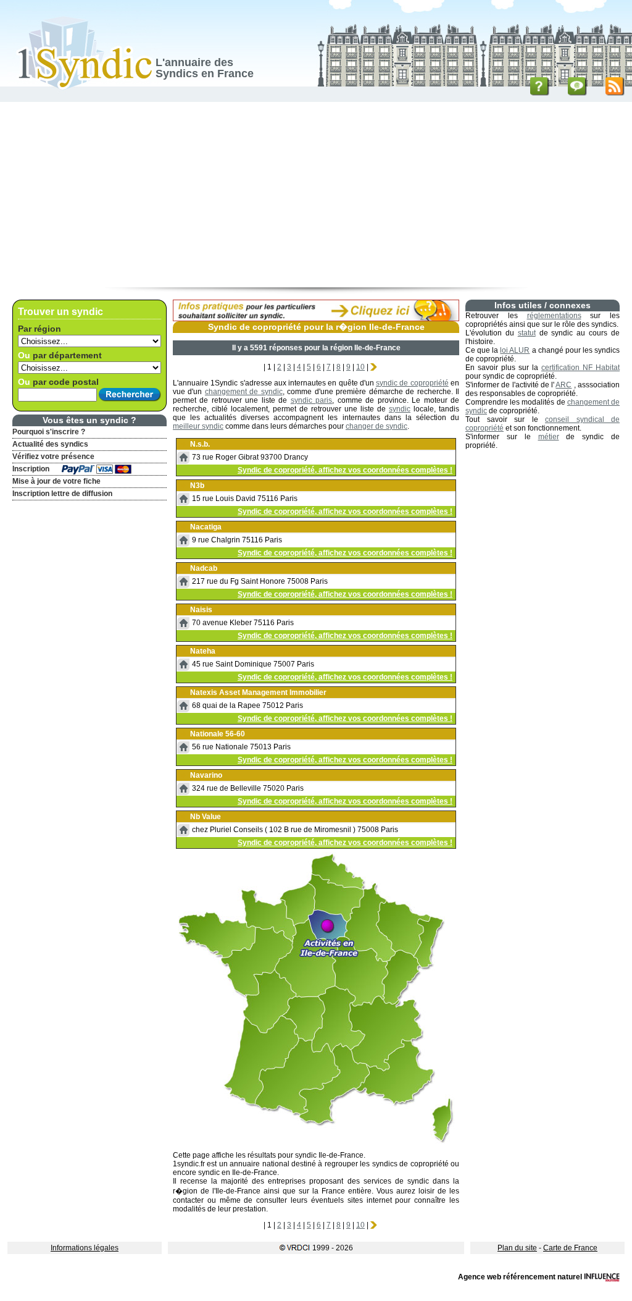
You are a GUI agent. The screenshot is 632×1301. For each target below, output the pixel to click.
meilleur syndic (198, 426)
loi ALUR (515, 350)
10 (360, 367)
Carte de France (570, 1248)
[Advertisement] (316, 194)
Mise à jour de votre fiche (56, 481)
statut (527, 333)
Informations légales (84, 1248)
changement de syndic (244, 391)
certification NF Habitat (580, 367)
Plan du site (517, 1248)
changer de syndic (376, 426)
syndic (399, 409)
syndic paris (311, 400)
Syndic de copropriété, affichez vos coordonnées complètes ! (345, 470)
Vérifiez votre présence (53, 456)
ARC (563, 385)
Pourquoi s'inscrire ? (48, 431)
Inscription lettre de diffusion (62, 493)
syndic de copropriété (412, 383)
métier (548, 436)
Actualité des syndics (50, 444)
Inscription (30, 469)
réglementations (554, 315)
